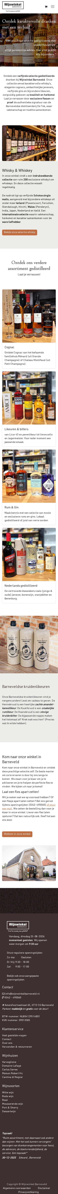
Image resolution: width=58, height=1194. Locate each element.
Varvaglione (9, 1062)
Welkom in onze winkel (17, 834)
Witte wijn (8, 1092)
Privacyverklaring (28, 1192)
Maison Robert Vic (12, 1073)
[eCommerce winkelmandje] (46, 6)
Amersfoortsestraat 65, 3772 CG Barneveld (29, 1005)
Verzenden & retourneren (17, 1047)
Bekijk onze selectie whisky (19, 232)
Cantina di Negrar (12, 1077)
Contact (6, 1039)
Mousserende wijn (12, 1104)
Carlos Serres (10, 1070)
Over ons (7, 1043)
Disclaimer (44, 1188)
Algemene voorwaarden (17, 1188)
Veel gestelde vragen (14, 1035)
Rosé (5, 1100)
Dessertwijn (9, 1111)
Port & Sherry (10, 1108)
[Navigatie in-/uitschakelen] (52, 6)
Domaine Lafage (12, 1066)
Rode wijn (8, 1096)
